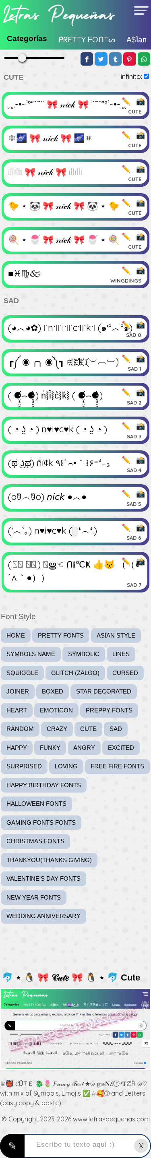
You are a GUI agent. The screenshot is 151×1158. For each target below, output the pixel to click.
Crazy (57, 728)
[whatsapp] (144, 59)
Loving (66, 766)
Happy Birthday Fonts (43, 785)
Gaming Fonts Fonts (41, 822)
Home (15, 635)
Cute (88, 728)
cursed (125, 672)
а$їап (136, 39)
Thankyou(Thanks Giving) (49, 860)
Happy (16, 747)
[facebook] (87, 59)
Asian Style (116, 635)
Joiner (17, 691)
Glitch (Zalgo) (75, 672)
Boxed (52, 691)
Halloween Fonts (36, 803)
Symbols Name (30, 653)
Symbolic (83, 653)
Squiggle (22, 672)
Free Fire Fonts (117, 766)
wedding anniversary (43, 915)
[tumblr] (115, 59)
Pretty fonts (61, 635)
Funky (50, 747)
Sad (116, 728)
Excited (121, 747)
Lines (121, 653)
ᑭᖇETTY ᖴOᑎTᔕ (86, 39)
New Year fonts (33, 897)
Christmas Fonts (35, 841)
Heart (16, 710)
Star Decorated (103, 691)
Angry (84, 747)
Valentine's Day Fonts (43, 878)
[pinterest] (129, 59)
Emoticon (56, 710)
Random (20, 728)
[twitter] (101, 59)
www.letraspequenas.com (111, 1119)
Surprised (24, 766)
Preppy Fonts (109, 710)
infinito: (131, 76)
